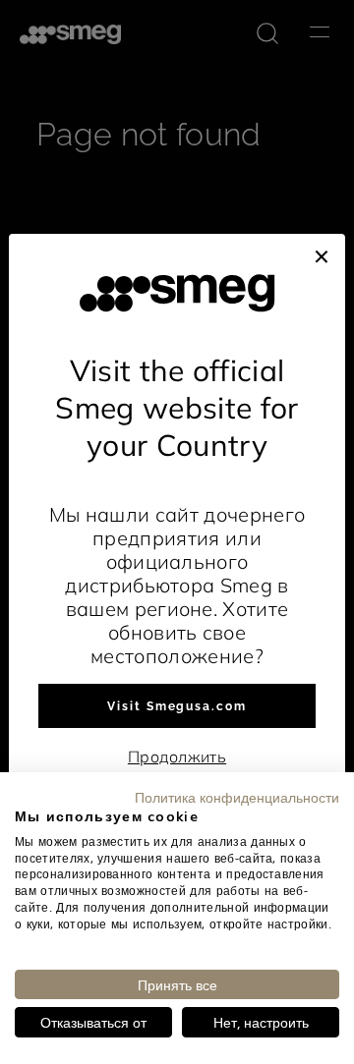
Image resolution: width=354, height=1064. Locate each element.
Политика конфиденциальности (237, 797)
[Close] (321, 253)
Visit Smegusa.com (177, 706)
